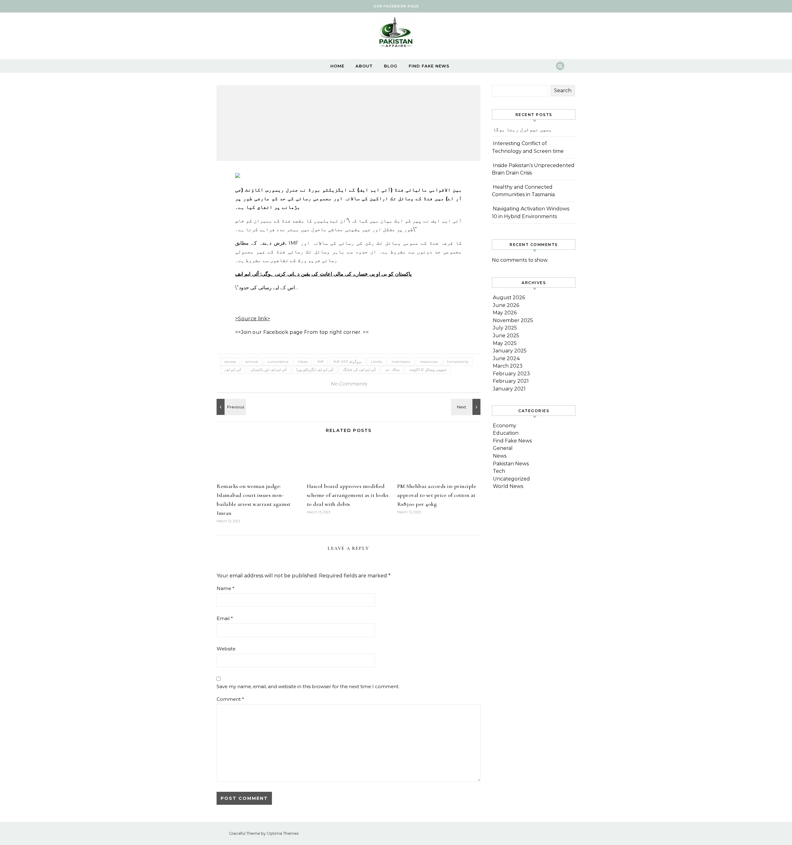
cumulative (278, 361)
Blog (391, 65)
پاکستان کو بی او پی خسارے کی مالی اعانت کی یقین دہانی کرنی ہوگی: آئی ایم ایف (323, 274)
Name (226, 588)
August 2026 (509, 297)
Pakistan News (511, 464)
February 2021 (511, 381)
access (230, 361)
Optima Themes (283, 833)
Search (562, 90)
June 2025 (506, 335)
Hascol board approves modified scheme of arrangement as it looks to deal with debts (348, 495)
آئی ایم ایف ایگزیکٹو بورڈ (314, 369)
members (401, 361)
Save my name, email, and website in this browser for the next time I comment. (308, 686)
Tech (499, 471)
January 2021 (509, 389)
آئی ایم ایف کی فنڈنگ (359, 369)
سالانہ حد (392, 369)
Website (226, 649)
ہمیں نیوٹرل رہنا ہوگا (522, 129)
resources (428, 361)
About (364, 65)
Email (225, 618)
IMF (320, 361)
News (499, 456)
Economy (504, 426)
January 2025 (510, 351)
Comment (230, 699)
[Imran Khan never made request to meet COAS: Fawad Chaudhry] (466, 407)
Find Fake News (429, 65)
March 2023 (508, 366)
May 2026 (505, 313)
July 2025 (505, 328)
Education (506, 433)
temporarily (458, 361)
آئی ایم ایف (232, 369)
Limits (376, 361)
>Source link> (252, 318)
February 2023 (511, 374)
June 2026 (506, 305)
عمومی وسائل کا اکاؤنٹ (428, 369)
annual (251, 361)
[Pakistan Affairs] (396, 33)
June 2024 (506, 358)
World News (508, 486)
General (503, 448)
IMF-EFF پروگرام (347, 361)
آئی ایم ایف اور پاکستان (268, 369)
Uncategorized (511, 479)
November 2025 (513, 320)
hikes (303, 361)
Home (337, 65)
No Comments (348, 384)
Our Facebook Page (396, 6)
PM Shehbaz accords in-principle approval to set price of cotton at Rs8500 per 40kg (436, 495)
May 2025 (505, 343)
